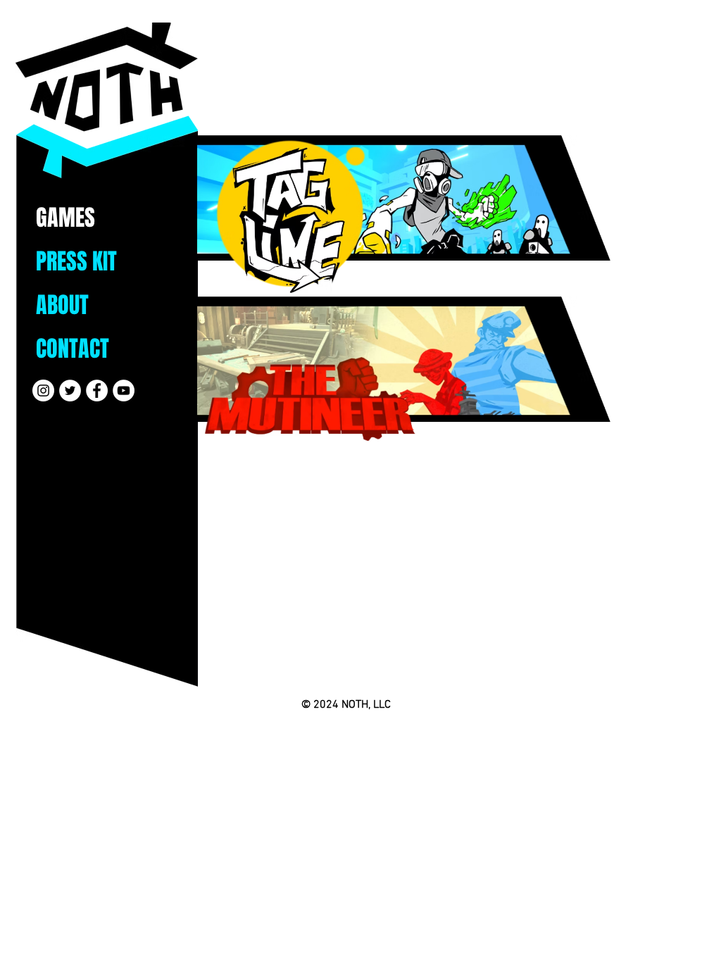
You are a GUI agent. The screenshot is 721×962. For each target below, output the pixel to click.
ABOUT (62, 305)
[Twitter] (70, 390)
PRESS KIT (76, 261)
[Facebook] (97, 390)
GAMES (65, 218)
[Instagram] (43, 390)
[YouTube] (123, 390)
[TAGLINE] (404, 208)
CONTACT (72, 349)
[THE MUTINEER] (404, 370)
